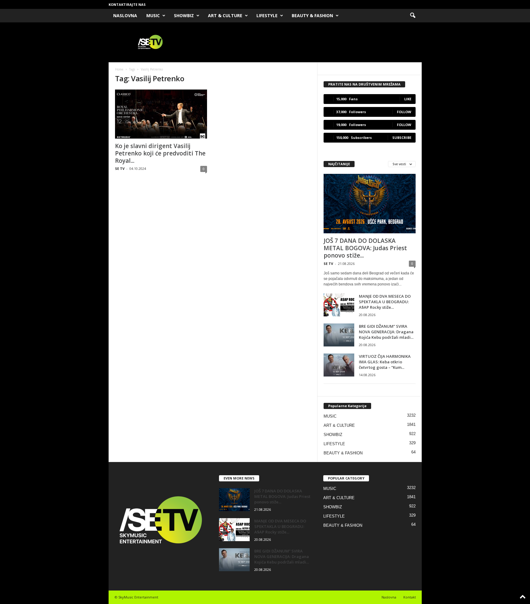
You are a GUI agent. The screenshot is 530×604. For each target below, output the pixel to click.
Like (407, 99)
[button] (412, 15)
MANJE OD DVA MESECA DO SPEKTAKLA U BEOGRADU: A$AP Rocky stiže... (385, 301)
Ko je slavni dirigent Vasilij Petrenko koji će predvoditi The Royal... (160, 153)
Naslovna (389, 597)
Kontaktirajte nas (127, 4)
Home (119, 69)
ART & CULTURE (225, 15)
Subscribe (401, 137)
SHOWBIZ (184, 15)
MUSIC (153, 15)
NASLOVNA (125, 15)
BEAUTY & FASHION (312, 15)
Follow (404, 111)
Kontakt (409, 597)
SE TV (120, 168)
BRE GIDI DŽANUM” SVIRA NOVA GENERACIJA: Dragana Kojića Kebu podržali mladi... (386, 331)
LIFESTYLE (267, 15)
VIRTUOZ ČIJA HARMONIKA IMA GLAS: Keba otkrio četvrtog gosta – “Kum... (385, 362)
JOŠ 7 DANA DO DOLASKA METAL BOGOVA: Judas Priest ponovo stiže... (365, 248)
